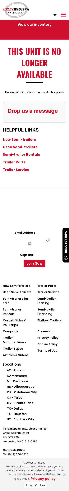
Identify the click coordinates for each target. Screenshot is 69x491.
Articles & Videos (16, 355)
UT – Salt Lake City (20, 419)
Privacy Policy (47, 338)
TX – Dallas (15, 409)
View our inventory (35, 24)
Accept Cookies (35, 485)
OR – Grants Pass (20, 403)
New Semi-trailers (19, 139)
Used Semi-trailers (20, 147)
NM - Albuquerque (20, 387)
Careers (43, 331)
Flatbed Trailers (49, 320)
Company (10, 331)
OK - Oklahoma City (22, 392)
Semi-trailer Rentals (21, 154)
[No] (64, 474)
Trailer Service (16, 169)
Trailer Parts (14, 162)
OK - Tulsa (14, 398)
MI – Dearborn (17, 381)
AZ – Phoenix (16, 370)
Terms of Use (47, 351)
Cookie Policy (47, 344)
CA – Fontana (17, 376)
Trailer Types (13, 349)
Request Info (65, 242)
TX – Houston (17, 414)
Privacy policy (43, 478)
